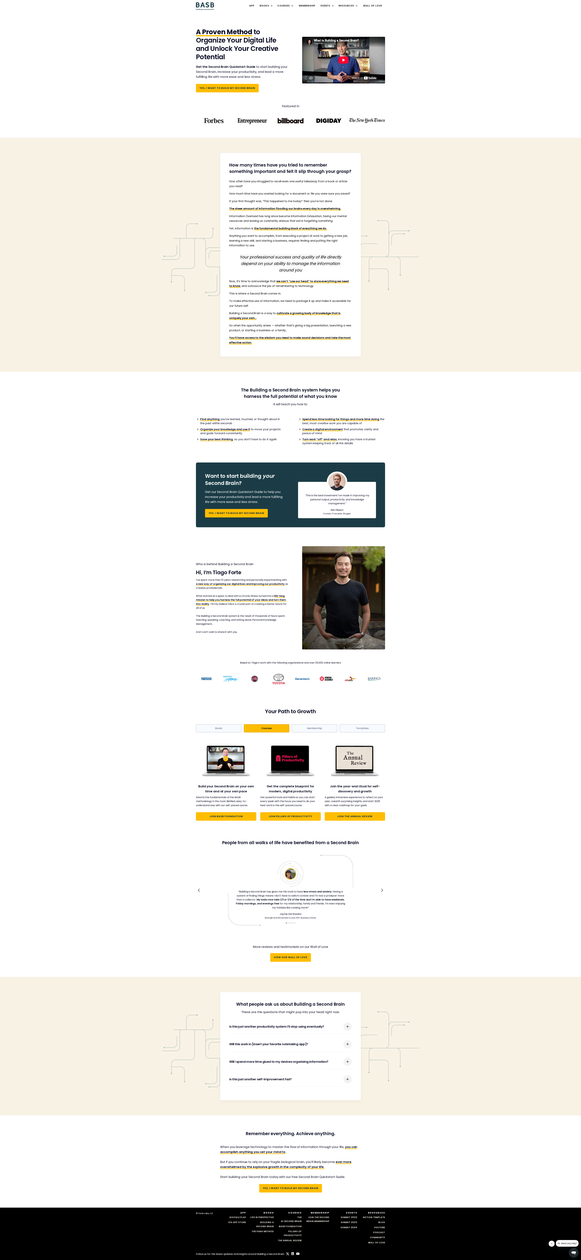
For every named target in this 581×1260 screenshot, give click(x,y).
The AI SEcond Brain (291, 1219)
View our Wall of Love (290, 957)
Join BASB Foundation (226, 816)
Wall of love (376, 1242)
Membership (307, 5)
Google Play (237, 1217)
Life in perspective (262, 1217)
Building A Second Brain (265, 1224)
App (251, 5)
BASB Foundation (290, 1226)
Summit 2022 (349, 1217)
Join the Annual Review (355, 816)
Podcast (379, 1232)
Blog (381, 1222)
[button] (265, 5)
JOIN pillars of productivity (290, 816)
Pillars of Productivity (293, 1233)
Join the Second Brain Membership (318, 1219)
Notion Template (374, 1217)
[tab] (218, 728)
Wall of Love (372, 5)
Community (377, 1237)
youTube (379, 1227)
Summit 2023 (349, 1222)
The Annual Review (290, 1240)
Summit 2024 (349, 1227)
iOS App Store (237, 1222)
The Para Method (263, 1231)
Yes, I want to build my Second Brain (227, 88)
